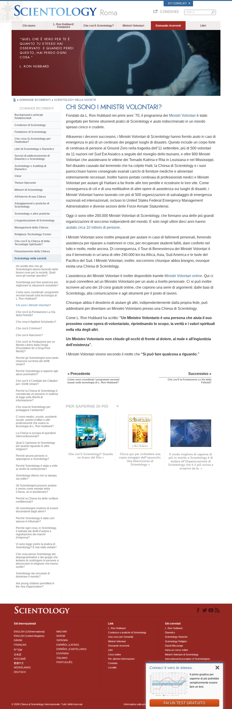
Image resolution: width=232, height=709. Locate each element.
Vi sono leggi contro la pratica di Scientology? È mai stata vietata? (36, 546)
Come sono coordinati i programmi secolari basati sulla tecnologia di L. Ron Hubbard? (37, 295)
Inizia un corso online (176, 650)
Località (112, 667)
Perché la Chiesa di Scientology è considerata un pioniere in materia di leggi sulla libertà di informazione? (37, 395)
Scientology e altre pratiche (32, 213)
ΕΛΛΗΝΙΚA (62, 653)
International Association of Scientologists (187, 658)
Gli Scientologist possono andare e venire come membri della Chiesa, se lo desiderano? (36, 488)
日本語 (17, 654)
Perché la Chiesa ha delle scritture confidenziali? (37, 500)
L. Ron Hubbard (117, 628)
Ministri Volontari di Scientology (181, 654)
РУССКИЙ (20, 658)
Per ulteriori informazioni (121, 658)
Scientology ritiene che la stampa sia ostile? (36, 477)
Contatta (112, 663)
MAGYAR (61, 631)
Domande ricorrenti (168, 25)
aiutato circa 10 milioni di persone (93, 227)
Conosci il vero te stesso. (171, 668)
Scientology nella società (30, 258)
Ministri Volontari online (183, 276)
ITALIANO (62, 658)
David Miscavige (174, 645)
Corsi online (114, 654)
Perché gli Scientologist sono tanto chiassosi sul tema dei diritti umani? (37, 361)
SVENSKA (62, 640)
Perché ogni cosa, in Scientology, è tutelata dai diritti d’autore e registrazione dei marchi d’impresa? (36, 532)
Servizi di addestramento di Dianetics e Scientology (32, 157)
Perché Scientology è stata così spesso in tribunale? (35, 520)
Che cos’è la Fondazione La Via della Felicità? (35, 313)
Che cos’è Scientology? (98, 25)
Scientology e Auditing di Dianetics (30, 167)
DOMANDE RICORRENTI (35, 100)
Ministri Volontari (133, 25)
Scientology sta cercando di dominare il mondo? (33, 575)
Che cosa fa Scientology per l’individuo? (32, 140)
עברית (18, 649)
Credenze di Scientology (30, 125)
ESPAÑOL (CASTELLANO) (71, 649)
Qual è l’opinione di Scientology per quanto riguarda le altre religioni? (35, 446)
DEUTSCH (20, 672)
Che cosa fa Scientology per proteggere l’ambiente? (33, 408)
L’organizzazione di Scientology (34, 220)
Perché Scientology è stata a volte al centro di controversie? (37, 467)
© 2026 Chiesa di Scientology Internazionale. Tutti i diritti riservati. (47, 704)
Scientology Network (176, 636)
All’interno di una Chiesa (30, 196)
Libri (203, 25)
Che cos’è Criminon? (29, 328)
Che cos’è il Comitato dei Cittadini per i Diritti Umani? (37, 382)
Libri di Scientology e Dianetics (34, 149)
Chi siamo (28, 25)
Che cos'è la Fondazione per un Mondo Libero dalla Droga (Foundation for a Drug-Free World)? (35, 346)
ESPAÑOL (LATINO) (67, 644)
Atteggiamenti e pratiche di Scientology (31, 205)
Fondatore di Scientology (30, 132)
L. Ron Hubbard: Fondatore (63, 26)
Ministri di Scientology (28, 189)
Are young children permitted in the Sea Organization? (35, 585)
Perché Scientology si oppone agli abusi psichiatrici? (37, 372)
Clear (18, 176)
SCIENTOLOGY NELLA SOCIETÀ (75, 100)
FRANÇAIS (20, 644)
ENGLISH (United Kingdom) (29, 636)
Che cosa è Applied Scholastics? (36, 321)
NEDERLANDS (22, 667)
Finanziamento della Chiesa (32, 251)
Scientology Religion (176, 641)
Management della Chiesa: (31, 227)
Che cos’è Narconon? (29, 335)
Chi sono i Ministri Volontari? (33, 305)
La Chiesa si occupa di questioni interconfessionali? (36, 434)
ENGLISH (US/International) (29, 631)
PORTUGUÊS (64, 662)
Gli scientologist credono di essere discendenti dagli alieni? (37, 510)
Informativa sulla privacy (137, 704)
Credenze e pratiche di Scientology (127, 632)
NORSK (60, 636)
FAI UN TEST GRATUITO (184, 703)
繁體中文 (19, 663)
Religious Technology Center (32, 234)
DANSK (18, 640)
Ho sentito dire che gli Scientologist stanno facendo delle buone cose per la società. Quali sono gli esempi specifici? (37, 271)
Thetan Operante (25, 182)
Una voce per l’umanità (120, 636)
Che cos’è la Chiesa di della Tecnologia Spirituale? (32, 243)
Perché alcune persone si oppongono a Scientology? (32, 457)
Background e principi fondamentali (28, 116)
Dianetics (170, 632)
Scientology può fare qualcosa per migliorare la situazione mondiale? (37, 284)
